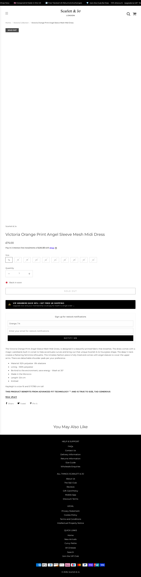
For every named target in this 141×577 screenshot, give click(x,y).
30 (84, 260)
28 (74, 260)
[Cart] (134, 13)
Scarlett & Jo (11, 226)
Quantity (10, 268)
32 (93, 260)
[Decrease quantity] (9, 273)
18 (27, 260)
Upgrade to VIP (131, 3)
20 (36, 260)
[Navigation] (6, 13)
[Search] (128, 13)
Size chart (11, 397)
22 (46, 260)
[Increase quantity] (29, 273)
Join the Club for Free (99, 3)
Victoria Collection (21, 23)
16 (18, 260)
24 (55, 260)
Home (8, 23)
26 (65, 260)
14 (9, 260)
